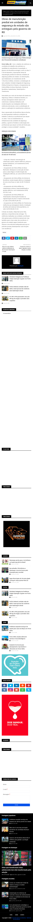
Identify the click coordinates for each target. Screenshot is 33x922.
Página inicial (6, 11)
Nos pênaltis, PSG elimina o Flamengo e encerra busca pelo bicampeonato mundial (18, 570)
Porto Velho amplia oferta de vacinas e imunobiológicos (18, 638)
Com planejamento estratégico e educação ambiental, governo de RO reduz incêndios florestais (20, 907)
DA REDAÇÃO (6, 874)
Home (11, 914)
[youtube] (16, 690)
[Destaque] (16, 858)
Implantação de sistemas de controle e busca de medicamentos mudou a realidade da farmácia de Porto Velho (19, 896)
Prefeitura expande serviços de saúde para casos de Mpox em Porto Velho (20, 628)
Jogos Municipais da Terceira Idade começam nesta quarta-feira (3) (19, 579)
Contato (22, 914)
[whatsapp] (22, 690)
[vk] (4, 690)
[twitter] (10, 685)
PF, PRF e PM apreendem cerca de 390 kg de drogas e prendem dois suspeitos (19, 298)
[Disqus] (16, 379)
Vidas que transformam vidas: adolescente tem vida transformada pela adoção (16, 870)
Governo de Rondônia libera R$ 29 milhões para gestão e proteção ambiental (19, 840)
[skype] (28, 690)
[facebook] (4, 685)
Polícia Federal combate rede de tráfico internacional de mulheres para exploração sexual (19, 288)
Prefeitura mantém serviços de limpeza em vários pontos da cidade (20, 820)
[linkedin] (16, 685)
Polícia (12, 11)
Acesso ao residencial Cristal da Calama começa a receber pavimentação (18, 884)
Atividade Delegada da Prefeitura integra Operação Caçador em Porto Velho (20, 279)
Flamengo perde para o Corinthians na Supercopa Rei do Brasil (19, 561)
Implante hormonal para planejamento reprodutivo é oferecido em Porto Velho (17, 647)
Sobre (16, 914)
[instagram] (10, 690)
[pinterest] (28, 685)
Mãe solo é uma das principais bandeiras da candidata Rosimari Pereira (19, 829)
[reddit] (22, 685)
